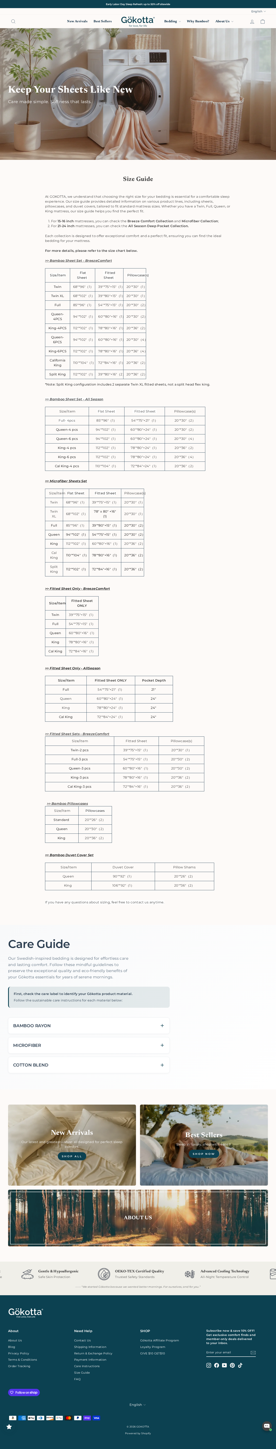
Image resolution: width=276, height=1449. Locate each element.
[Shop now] (204, 1145)
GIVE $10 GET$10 (152, 1353)
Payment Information (90, 1359)
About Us (223, 21)
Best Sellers (103, 21)
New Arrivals (77, 21)
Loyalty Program (152, 1347)
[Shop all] (72, 1145)
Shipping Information (90, 1347)
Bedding (171, 21)
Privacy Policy (18, 1353)
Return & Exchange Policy (93, 1353)
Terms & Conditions (22, 1359)
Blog (11, 1347)
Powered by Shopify (138, 1433)
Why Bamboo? (198, 21)
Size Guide (82, 1372)
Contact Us (82, 1340)
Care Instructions (87, 1366)
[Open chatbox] (267, 1426)
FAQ (77, 1379)
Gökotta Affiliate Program (159, 1340)
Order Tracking (19, 1366)
